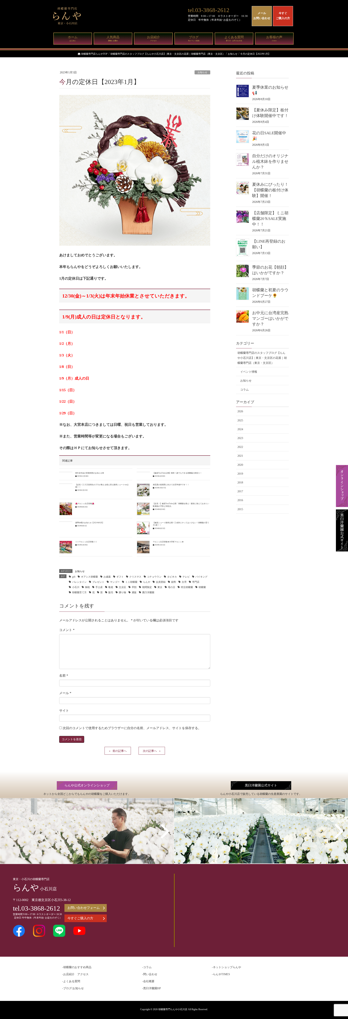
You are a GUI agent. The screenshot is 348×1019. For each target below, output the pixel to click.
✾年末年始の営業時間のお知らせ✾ (89, 473)
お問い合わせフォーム (83, 907)
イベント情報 (248, 371)
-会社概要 (148, 981)
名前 (63, 675)
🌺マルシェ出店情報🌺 (84, 504)
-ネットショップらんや (226, 967)
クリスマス (135, 576)
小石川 (75, 587)
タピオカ (172, 576)
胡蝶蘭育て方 (79, 592)
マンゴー (115, 582)
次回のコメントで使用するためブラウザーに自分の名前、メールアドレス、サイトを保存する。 (132, 728)
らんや (146, 582)
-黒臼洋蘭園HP (151, 988)
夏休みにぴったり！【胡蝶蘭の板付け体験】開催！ (270, 190)
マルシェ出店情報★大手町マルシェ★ (168, 542)
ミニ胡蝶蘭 (131, 582)
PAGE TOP (336, 984)
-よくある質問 (71, 981)
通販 (134, 592)
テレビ (186, 576)
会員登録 (161, 582)
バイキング (201, 576)
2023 (240, 438)
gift (73, 576)
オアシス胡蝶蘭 (89, 576)
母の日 (171, 587)
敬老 (110, 587)
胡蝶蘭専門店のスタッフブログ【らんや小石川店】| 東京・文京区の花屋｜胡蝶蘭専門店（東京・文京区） (262, 357)
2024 (240, 429)
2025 (240, 420)
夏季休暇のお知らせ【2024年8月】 (89, 523)
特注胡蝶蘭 (187, 587)
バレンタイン (79, 582)
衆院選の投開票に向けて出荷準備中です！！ (171, 485)
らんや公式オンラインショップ (87, 785)
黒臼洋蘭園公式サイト (261, 785)
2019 (240, 473)
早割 (134, 587)
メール (65, 693)
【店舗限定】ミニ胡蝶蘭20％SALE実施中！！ (270, 218)
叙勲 (173, 582)
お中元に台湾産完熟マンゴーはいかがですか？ (270, 318)
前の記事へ (120, 750)
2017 (240, 491)
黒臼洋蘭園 (148, 592)
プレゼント (98, 582)
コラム (244, 389)
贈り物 (122, 592)
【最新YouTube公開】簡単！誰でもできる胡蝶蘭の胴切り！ (177, 473)
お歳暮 (107, 576)
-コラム (147, 967)
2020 (240, 464)
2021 (240, 455)
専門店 (195, 582)
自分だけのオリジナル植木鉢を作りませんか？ (270, 161)
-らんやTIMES (221, 974)
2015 (240, 509)
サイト (64, 710)
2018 (240, 482)
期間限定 (147, 587)
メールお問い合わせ (261, 16)
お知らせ (202, 72)
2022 (240, 446)
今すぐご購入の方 (283, 16)
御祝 (87, 587)
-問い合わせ (149, 974)
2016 (240, 500)
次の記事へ (150, 750)
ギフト (120, 576)
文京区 (122, 587)
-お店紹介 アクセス (75, 974)
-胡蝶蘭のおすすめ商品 (76, 967)
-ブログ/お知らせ (73, 988)
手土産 (99, 587)
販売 (110, 592)
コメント (67, 630)
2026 (240, 411)
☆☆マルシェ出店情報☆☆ (86, 542)
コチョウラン (154, 576)
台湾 (184, 582)
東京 (159, 587)
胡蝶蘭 (202, 587)
